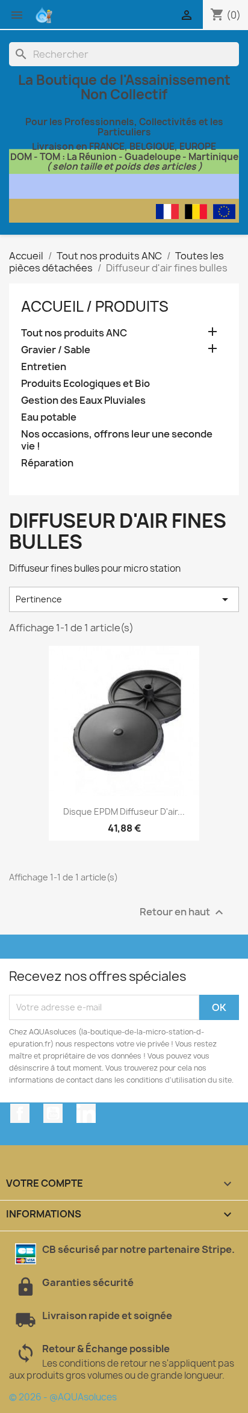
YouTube (53, 1113)
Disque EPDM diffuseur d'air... (124, 811)
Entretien (43, 366)
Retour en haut (183, 912)
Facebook (19, 1113)
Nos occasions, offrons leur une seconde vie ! (116, 440)
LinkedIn (86, 1113)
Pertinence (124, 599)
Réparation (47, 463)
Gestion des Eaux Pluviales (83, 400)
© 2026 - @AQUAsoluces (63, 1397)
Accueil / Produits (95, 306)
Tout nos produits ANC (74, 333)
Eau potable (48, 417)
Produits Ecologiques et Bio (85, 383)
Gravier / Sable (55, 350)
